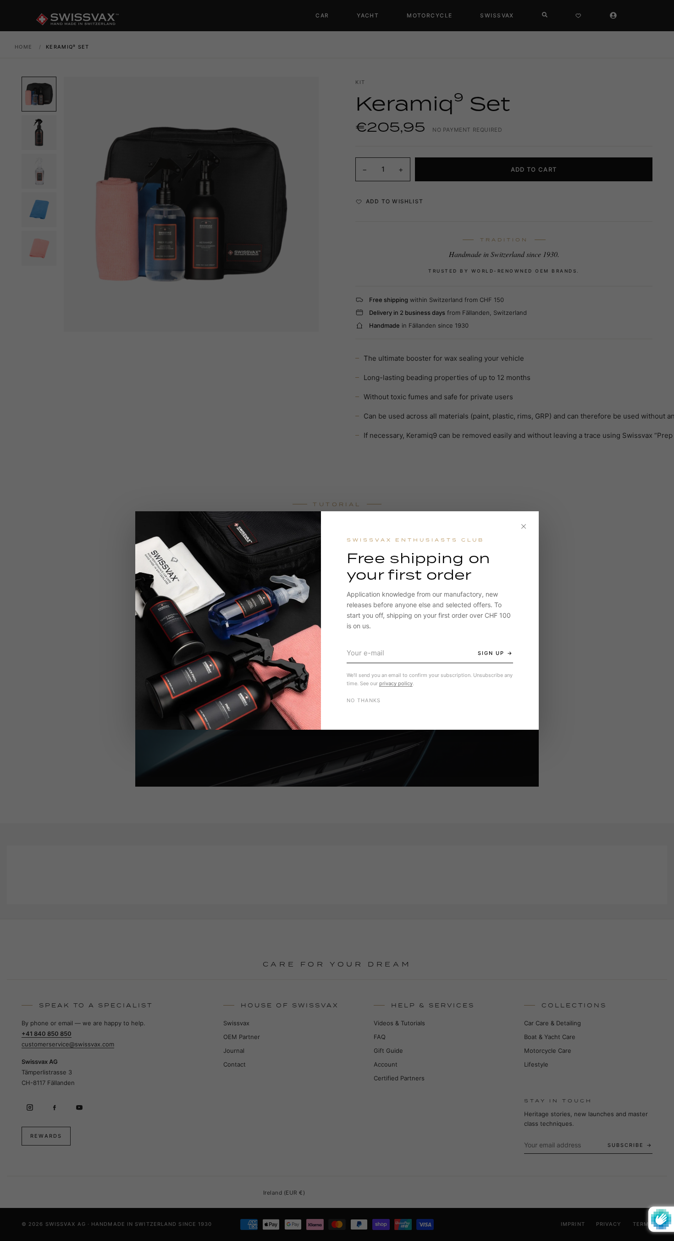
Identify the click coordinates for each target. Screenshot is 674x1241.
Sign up (491, 653)
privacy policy (396, 683)
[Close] (523, 526)
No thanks (364, 700)
